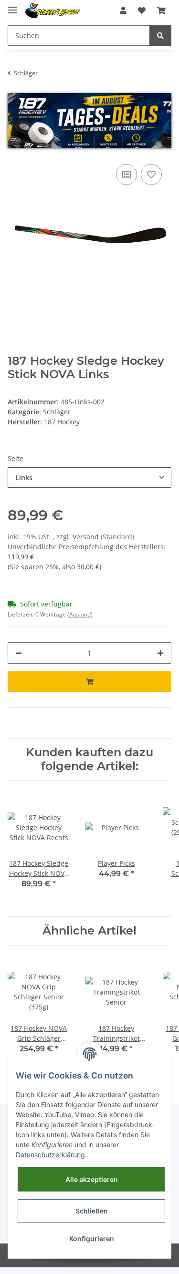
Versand (87, 536)
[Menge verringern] (18, 653)
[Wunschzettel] (141, 10)
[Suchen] (160, 35)
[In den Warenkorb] (89, 681)
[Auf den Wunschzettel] (151, 174)
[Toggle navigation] (12, 6)
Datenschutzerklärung (50, 1155)
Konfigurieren (91, 1238)
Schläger (57, 411)
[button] (123, 10)
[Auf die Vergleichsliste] (126, 174)
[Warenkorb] (161, 10)
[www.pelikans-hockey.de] (52, 10)
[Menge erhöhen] (160, 653)
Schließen (91, 1211)
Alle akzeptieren (91, 1179)
